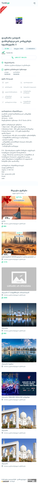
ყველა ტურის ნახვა (18, 193)
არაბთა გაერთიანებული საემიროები (15, 223)
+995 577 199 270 (20, 57)
